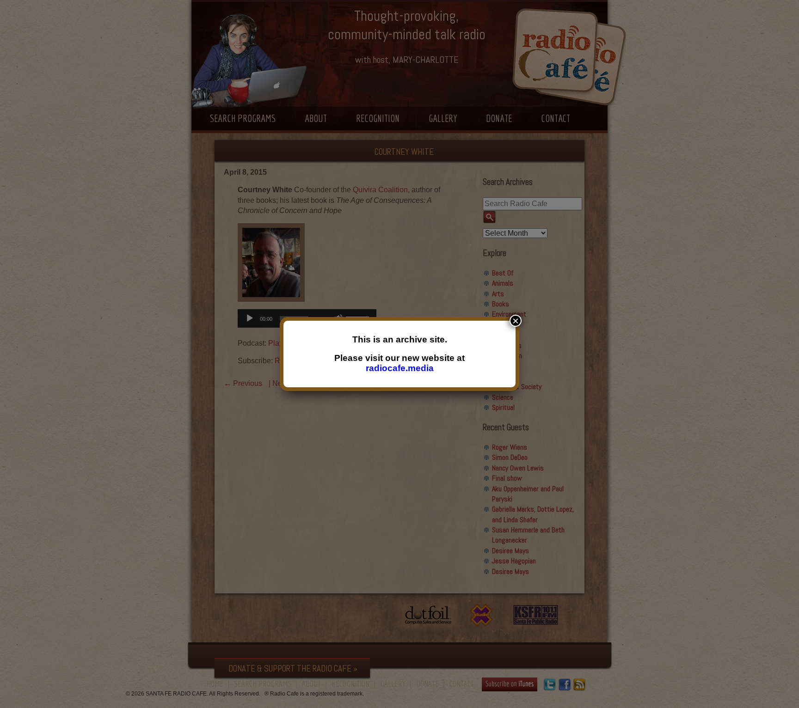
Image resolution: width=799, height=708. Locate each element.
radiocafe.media (400, 368)
